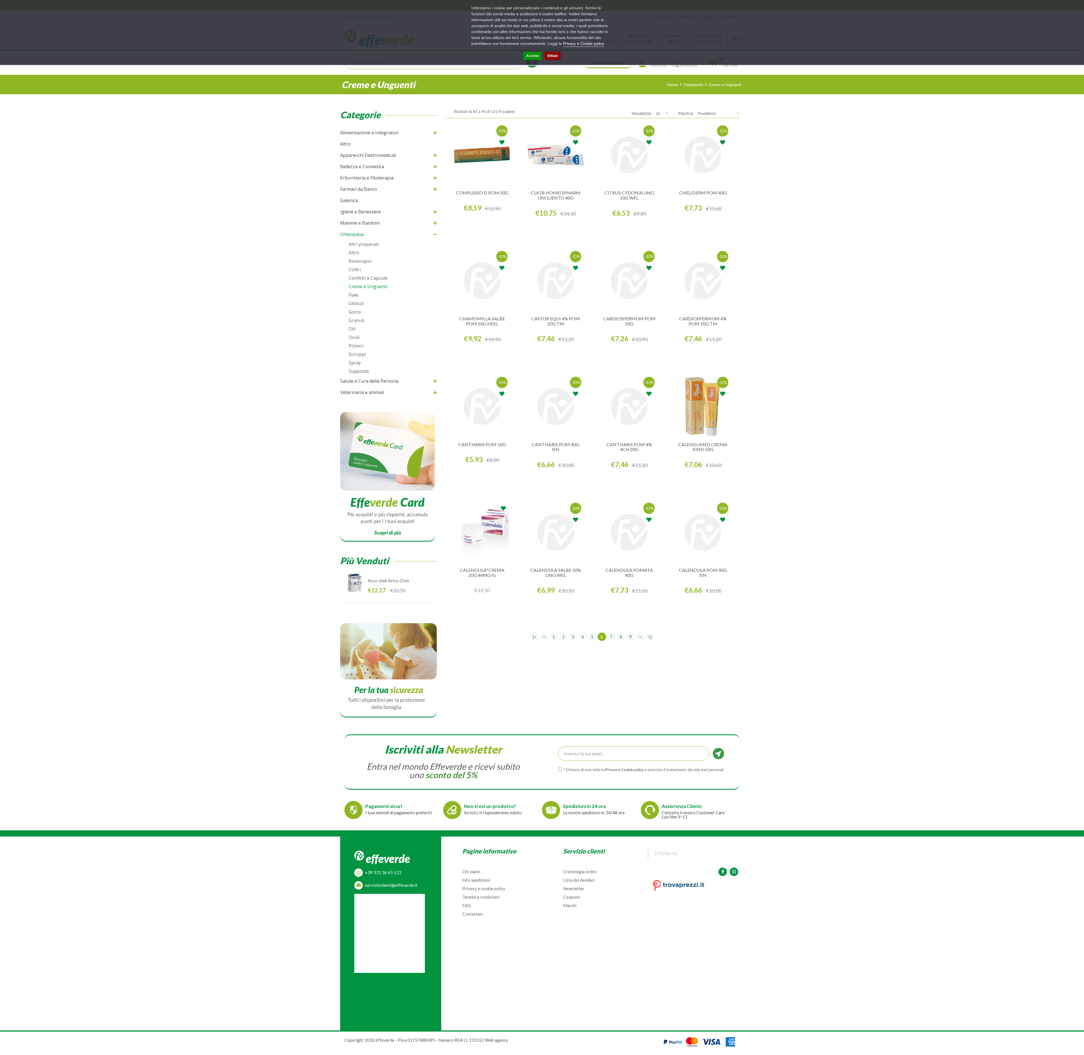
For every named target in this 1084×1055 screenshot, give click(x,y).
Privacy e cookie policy (483, 888)
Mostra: (686, 113)
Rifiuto (552, 56)
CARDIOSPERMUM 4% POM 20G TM (703, 321)
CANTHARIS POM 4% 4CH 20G (629, 447)
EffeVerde (666, 853)
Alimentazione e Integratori (369, 133)
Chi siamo (471, 871)
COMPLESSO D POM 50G (482, 192)
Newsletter (573, 888)
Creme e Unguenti (725, 84)
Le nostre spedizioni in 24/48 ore (594, 812)
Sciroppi (357, 354)
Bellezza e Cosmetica (362, 166)
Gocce (355, 312)
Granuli (356, 320)
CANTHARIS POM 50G (482, 444)
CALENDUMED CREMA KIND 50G (702, 447)
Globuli (356, 303)
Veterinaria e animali (362, 392)
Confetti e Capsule (368, 278)
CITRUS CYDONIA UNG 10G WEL (629, 195)
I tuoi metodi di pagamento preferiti (398, 812)
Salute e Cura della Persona (369, 381)
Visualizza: (641, 113)
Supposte (359, 371)
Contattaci (472, 913)
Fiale (353, 295)
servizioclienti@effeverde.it (391, 885)
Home (673, 84)
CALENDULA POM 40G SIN (703, 572)
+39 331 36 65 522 (383, 872)
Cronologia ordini (579, 871)
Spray (355, 363)
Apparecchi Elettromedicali (368, 155)
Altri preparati (364, 244)
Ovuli (354, 337)
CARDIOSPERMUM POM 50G (629, 321)
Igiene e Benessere (360, 212)
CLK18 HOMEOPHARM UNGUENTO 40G (555, 195)
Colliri (355, 269)
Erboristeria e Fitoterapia (367, 178)
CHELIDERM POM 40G (703, 192)
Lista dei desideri (579, 880)
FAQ (466, 905)
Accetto (532, 56)
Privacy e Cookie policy (583, 43)
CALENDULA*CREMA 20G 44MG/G (482, 572)
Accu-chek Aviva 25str (389, 580)
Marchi (569, 905)
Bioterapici (360, 261)
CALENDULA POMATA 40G (629, 572)
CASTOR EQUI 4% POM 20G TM (555, 321)
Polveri (356, 346)
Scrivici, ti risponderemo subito (493, 812)
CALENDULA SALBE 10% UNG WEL (555, 572)
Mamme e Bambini (360, 223)
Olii (352, 329)
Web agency (496, 1040)
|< (535, 636)
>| (650, 636)
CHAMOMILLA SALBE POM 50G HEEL (482, 321)
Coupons (571, 896)
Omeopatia (693, 84)
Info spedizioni (476, 880)
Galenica (349, 200)
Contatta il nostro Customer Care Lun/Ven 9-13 (693, 814)
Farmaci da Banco (358, 189)
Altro (345, 144)
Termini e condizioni (480, 896)
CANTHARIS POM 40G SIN (555, 447)
